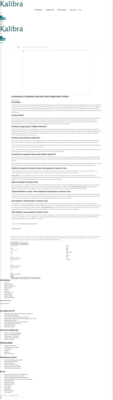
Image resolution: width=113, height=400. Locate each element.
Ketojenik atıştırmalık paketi (77, 186)
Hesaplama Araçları (8, 357)
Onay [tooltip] (11, 248)
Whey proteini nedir (47, 207)
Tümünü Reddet (15, 244)
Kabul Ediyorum (24, 244)
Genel (19, 223)
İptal (12, 276)
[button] (15, 257)
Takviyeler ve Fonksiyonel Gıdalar (29, 223)
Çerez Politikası (14, 242)
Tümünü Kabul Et (35, 278)
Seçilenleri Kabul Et (25, 278)
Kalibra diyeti (15, 175)
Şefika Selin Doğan (16, 228)
